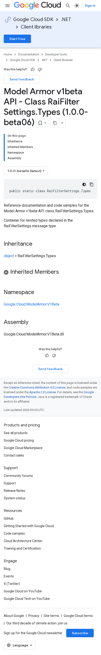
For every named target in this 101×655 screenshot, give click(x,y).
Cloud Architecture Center (23, 541)
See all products (15, 433)
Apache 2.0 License (42, 392)
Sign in (90, 5)
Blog (7, 569)
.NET (66, 19)
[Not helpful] (39, 69)
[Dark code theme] (84, 184)
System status (14, 498)
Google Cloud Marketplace (23, 448)
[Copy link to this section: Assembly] (33, 322)
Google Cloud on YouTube (23, 591)
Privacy (33, 616)
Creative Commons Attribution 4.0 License (37, 387)
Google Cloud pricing (19, 440)
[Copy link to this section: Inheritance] (37, 244)
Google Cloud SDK (33, 19)
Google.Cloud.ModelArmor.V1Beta (31, 304)
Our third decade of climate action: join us (36, 623)
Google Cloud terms (78, 616)
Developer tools (56, 54)
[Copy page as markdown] (55, 123)
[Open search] (68, 5)
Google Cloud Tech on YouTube (27, 599)
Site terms (51, 616)
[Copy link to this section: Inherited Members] (63, 272)
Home (8, 54)
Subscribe (80, 633)
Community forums (18, 476)
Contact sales (14, 455)
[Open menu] (7, 5)
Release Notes (14, 491)
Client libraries (36, 27)
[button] (50, 272)
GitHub (9, 518)
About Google (14, 616)
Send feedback (22, 79)
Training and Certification (22, 548)
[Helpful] (32, 69)
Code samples (14, 533)
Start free (17, 39)
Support (10, 483)
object (9, 256)
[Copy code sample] (91, 184)
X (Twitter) (12, 584)
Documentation (28, 54)
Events (9, 576)
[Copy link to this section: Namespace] (39, 292)
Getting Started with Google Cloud (29, 526)
